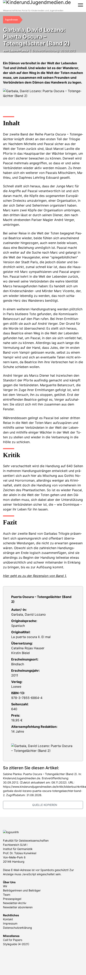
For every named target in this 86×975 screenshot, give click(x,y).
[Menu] (80, 5)
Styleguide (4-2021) (16, 944)
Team (6, 894)
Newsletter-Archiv (14, 903)
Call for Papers (12, 940)
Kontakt (8, 919)
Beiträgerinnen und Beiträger (22, 890)
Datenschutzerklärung (17, 927)
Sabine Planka (18, 50)
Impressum (10, 923)
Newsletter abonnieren (18, 907)
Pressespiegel (12, 898)
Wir (5, 886)
